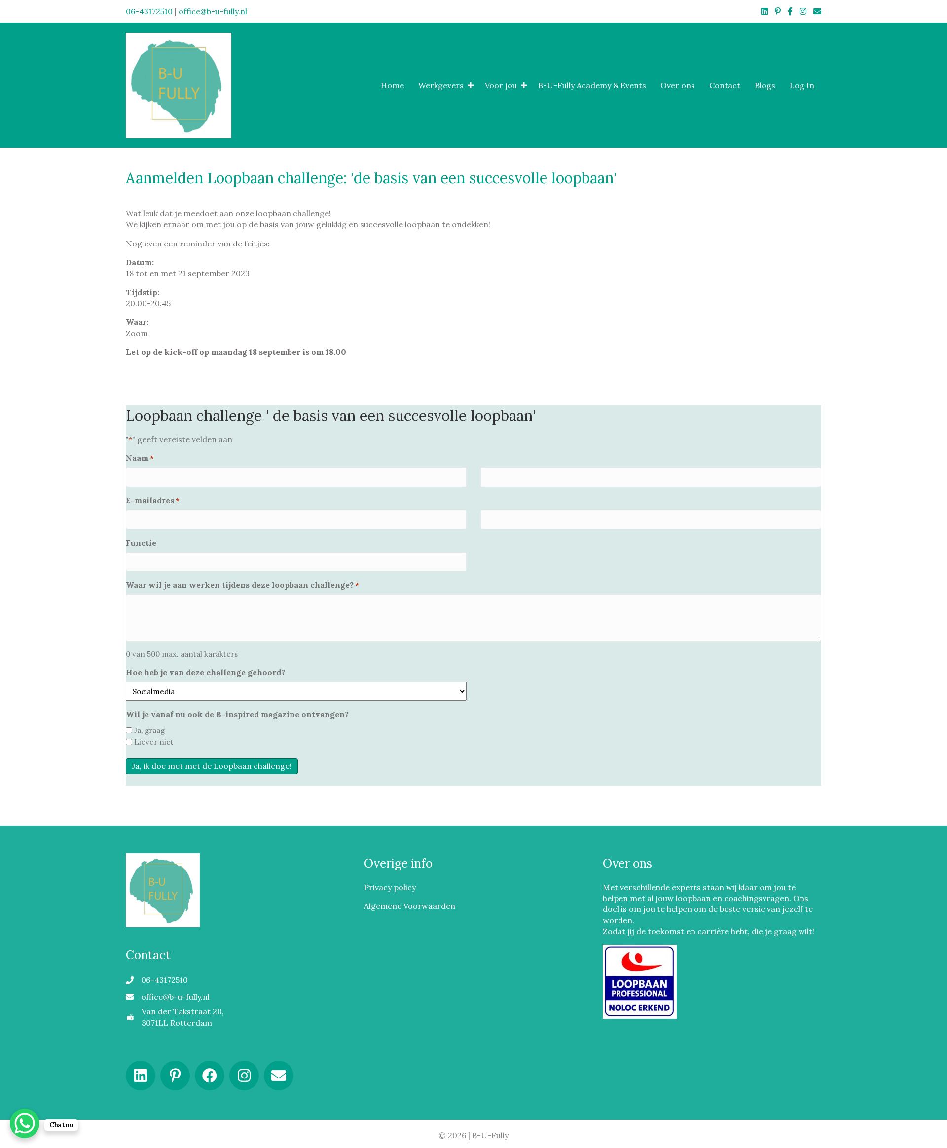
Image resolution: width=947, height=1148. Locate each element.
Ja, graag (149, 730)
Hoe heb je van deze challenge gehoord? (205, 672)
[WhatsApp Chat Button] (24, 1123)
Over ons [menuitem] (677, 85)
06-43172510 (149, 11)
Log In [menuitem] (802, 85)
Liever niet (154, 742)
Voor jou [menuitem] (501, 85)
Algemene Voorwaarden (409, 906)
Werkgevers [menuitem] (441, 85)
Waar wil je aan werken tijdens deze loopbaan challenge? (242, 585)
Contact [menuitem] (724, 85)
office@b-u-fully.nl (213, 11)
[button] (470, 85)
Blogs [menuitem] (765, 85)
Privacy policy (390, 887)
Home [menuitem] (392, 85)
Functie (141, 543)
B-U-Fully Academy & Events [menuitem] (592, 85)
